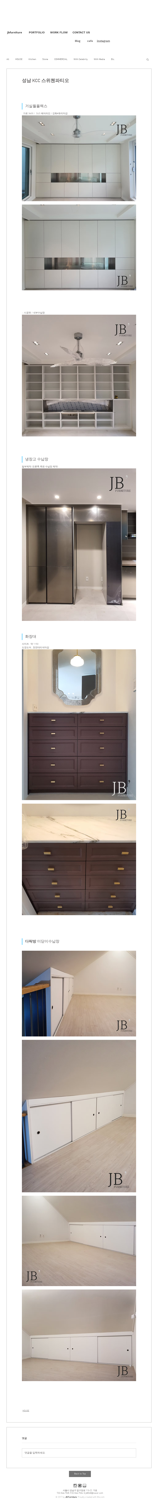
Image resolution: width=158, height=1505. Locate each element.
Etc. (113, 59)
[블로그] (84, 1485)
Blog (77, 40)
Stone (45, 59)
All (7, 59)
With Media (99, 59)
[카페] (80, 1485)
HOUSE (18, 59)
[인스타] (75, 1485)
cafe (90, 40)
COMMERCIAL (60, 59)
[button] (147, 59)
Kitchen (32, 59)
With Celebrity (81, 59)
